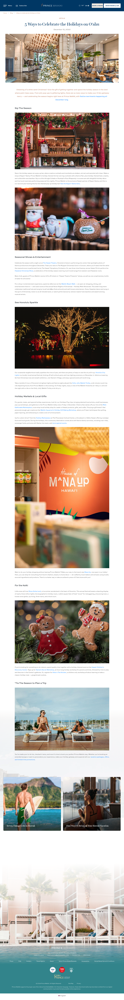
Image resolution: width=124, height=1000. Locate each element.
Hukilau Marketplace (43, 418)
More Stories (104, 768)
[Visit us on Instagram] (90, 838)
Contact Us (76, 955)
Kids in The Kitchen (59, 672)
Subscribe (80, 901)
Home (5, 13)
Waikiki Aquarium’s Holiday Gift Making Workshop (58, 410)
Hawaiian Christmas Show (24, 271)
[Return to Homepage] (51, 5)
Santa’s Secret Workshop (45, 670)
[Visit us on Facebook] (96, 838)
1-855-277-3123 (39, 955)
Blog (11, 13)
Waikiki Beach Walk (68, 284)
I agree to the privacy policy (63, 905)
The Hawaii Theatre (50, 263)
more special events (59, 423)
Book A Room (97, 6)
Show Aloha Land (35, 591)
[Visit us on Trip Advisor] (102, 838)
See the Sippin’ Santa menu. (70, 184)
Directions (86, 955)
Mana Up (87, 572)
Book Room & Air (112, 6)
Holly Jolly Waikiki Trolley (81, 383)
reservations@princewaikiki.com (58, 955)
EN (86, 5)
